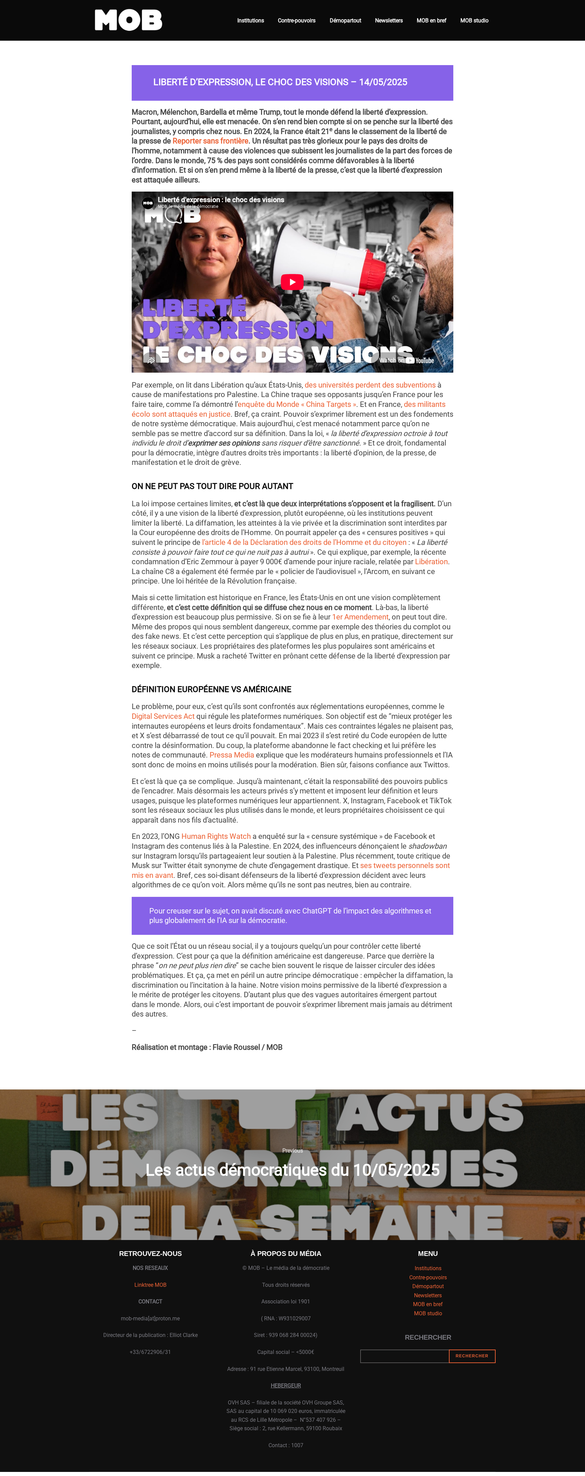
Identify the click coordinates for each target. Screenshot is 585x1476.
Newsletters (389, 20)
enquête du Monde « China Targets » (297, 404)
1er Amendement (360, 617)
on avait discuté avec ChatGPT (281, 911)
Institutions (250, 20)
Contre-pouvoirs (297, 20)
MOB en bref (432, 20)
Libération (431, 561)
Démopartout (345, 20)
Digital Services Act (163, 716)
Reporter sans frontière (210, 141)
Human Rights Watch (216, 836)
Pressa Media (232, 755)
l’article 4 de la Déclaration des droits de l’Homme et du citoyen (304, 542)
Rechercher (428, 1337)
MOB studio (474, 20)
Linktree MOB (150, 1285)
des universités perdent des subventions (370, 385)
